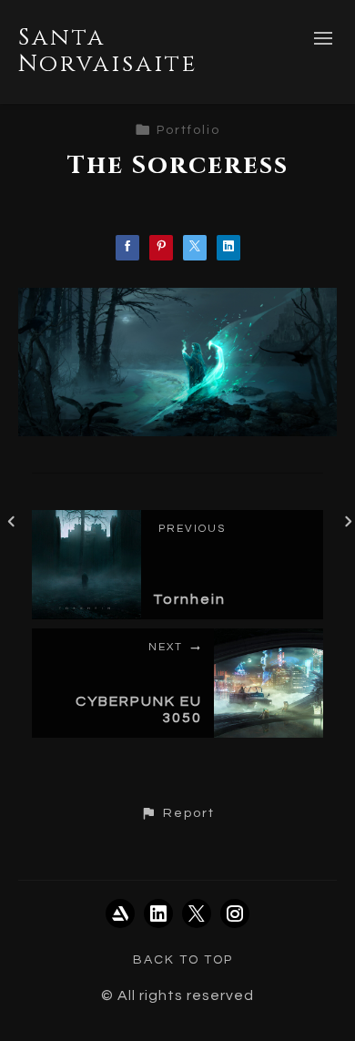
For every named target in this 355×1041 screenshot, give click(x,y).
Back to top (183, 960)
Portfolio (188, 130)
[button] (177, 813)
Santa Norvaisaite (108, 51)
